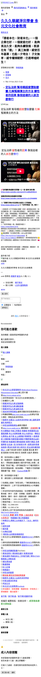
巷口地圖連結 (23, 518)
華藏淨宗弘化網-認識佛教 (13, 403)
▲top (3, 289)
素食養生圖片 (17, 553)
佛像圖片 (6, 570)
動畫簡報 (6, 564)
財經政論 (19, 68)
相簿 (7, 72)
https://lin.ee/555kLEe (8, 238)
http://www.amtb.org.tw (11, 428)
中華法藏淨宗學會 (10, 581)
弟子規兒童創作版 (25, 596)
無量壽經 (12, 442)
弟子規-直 (12, 596)
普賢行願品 (30, 442)
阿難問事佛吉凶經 (31, 439)
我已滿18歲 (5, 672)
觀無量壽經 (21, 442)
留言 (18, 276)
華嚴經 (24, 431)
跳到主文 (4, 32)
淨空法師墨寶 (8, 573)
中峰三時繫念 (15, 431)
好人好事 (6, 567)
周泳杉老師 (12, 447)
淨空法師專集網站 (10, 425)
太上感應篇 (19, 436)
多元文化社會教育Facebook (13, 586)
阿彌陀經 (4, 442)
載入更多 (5, 294)
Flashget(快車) (22, 471)
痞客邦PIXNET (27, 537)
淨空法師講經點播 (10, 551)
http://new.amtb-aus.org (20, 414)
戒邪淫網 (6, 526)
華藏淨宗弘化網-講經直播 (13, 406)
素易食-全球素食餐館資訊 (13, 534)
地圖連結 (14, 518)
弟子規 (3, 596)
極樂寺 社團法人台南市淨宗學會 (16, 420)
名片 (7, 78)
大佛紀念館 (7, 532)
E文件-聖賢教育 (21, 285)
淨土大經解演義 (15, 434)
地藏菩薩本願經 (17, 439)
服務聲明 (25, 642)
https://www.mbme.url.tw (10, 205)
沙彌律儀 (6, 439)
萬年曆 (5, 529)
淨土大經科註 (27, 434)
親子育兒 (18, 283)
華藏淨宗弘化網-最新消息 (13, 409)
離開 (13, 672)
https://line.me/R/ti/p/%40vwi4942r (13, 235)
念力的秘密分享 (20, 444)
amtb (2, 263)
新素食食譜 (28, 553)
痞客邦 (13, 276)
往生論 (9, 444)
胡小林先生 (21, 447)
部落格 (8, 75)
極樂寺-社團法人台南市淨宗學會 (16, 578)
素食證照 (6, 556)
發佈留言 (5, 308)
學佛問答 (28, 436)
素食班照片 (7, 553)
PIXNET (10, 640)
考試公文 (6, 583)
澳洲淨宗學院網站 (10, 412)
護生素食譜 (7, 562)
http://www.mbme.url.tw (12, 395)
